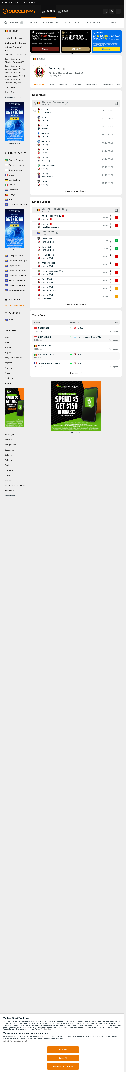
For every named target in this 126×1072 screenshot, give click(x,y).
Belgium (41, 59)
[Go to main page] (21, 11)
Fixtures (76, 84)
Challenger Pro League (15, 43)
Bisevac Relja (44, 337)
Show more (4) (11, 97)
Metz (80, 354)
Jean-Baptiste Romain (49, 363)
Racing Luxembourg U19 (89, 337)
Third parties (46, 1029)
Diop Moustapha (46, 354)
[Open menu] (118, 11)
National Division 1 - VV (15, 54)
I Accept (63, 1050)
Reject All (62, 1058)
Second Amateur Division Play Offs (13, 81)
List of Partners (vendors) (15, 1041)
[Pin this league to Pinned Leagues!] (66, 103)
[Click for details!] (76, 111)
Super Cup (9, 92)
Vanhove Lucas (45, 345)
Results (63, 84)
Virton (80, 328)
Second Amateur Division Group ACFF (14, 60)
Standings (91, 84)
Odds (51, 84)
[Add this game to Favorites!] (34, 110)
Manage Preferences (63, 1066)
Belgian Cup (10, 87)
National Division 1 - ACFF (14, 49)
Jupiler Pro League (13, 38)
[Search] (105, 11)
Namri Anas (43, 328)
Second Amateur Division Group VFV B (15, 74)
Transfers (107, 84)
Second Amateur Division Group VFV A (15, 67)
